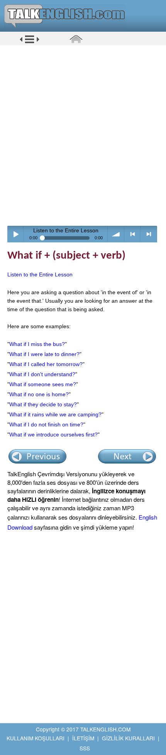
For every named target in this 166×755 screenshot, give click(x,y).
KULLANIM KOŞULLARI (35, 738)
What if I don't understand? (42, 374)
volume (116, 234)
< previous (132, 234)
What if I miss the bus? (37, 344)
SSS (85, 748)
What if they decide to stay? (43, 404)
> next (148, 234)
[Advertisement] (83, 135)
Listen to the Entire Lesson (40, 274)
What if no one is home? (39, 394)
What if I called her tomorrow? (46, 364)
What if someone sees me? (42, 384)
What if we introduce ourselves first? (53, 434)
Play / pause (15, 234)
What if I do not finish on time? (46, 424)
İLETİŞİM (83, 738)
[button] (29, 42)
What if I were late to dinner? (44, 354)
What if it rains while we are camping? (55, 414)
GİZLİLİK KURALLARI (128, 738)
